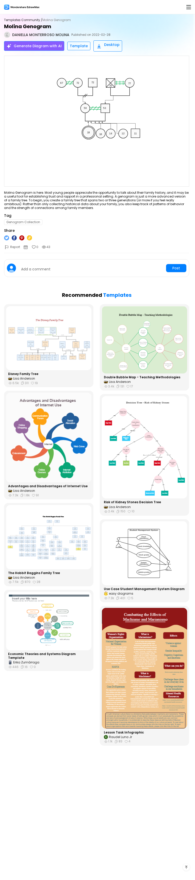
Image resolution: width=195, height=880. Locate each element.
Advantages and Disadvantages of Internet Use (48, 486)
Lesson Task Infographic (124, 732)
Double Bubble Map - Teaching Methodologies (142, 377)
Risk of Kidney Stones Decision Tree (132, 502)
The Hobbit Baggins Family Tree (34, 573)
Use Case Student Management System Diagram (144, 589)
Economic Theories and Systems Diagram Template (42, 656)
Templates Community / (23, 20)
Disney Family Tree (23, 374)
